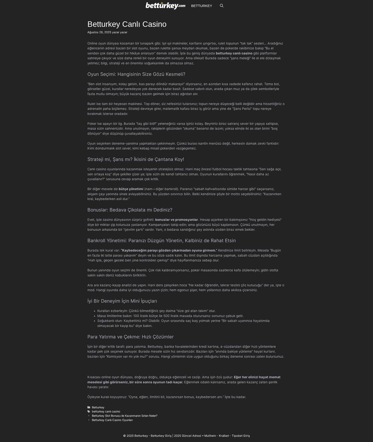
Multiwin (210, 436)
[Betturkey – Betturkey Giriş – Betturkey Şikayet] (165, 6)
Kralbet (224, 436)
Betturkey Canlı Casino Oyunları (112, 420)
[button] (221, 6)
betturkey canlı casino (106, 411)
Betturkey (201, 6)
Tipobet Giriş (241, 436)
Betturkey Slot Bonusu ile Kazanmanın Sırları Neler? (124, 415)
